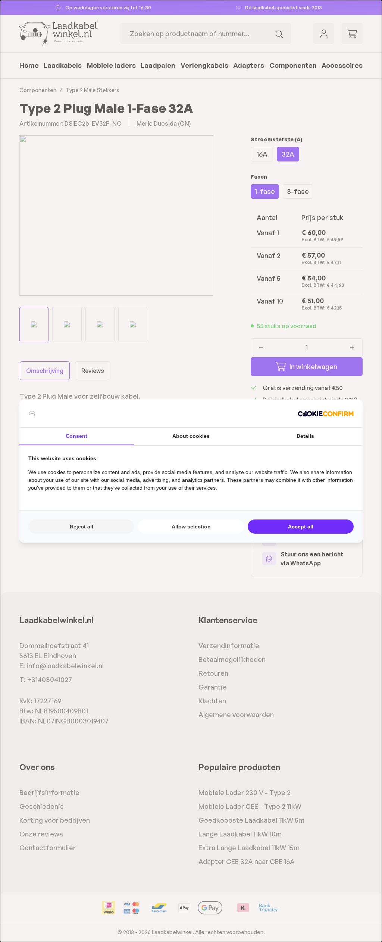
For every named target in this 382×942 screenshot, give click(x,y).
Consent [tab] (76, 436)
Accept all (300, 527)
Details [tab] (305, 436)
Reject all (81, 527)
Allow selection (191, 527)
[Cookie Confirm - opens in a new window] (326, 413)
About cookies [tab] (191, 436)
